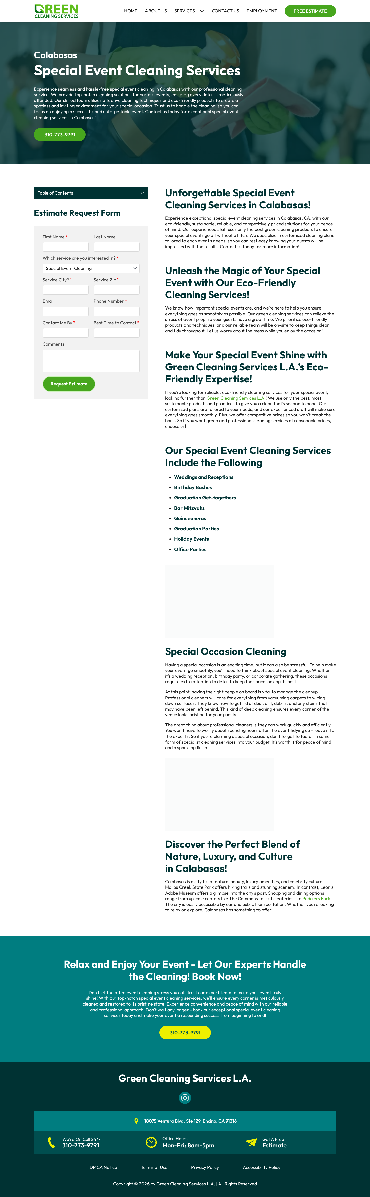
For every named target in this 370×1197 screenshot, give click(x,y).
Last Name (105, 237)
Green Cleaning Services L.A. (236, 398)
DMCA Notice (103, 1167)
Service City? (56, 280)
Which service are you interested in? (79, 258)
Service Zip (105, 280)
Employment (262, 11)
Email (48, 301)
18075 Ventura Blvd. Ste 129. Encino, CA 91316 (190, 1121)
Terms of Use (154, 1167)
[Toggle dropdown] (202, 11)
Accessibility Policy (261, 1167)
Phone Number (109, 301)
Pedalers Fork (316, 898)
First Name (54, 237)
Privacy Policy (205, 1167)
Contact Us (225, 11)
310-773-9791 (60, 134)
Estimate (274, 1145)
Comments (53, 344)
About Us (156, 11)
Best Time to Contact (115, 323)
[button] (69, 384)
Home (130, 11)
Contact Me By (57, 323)
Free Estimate (310, 11)
